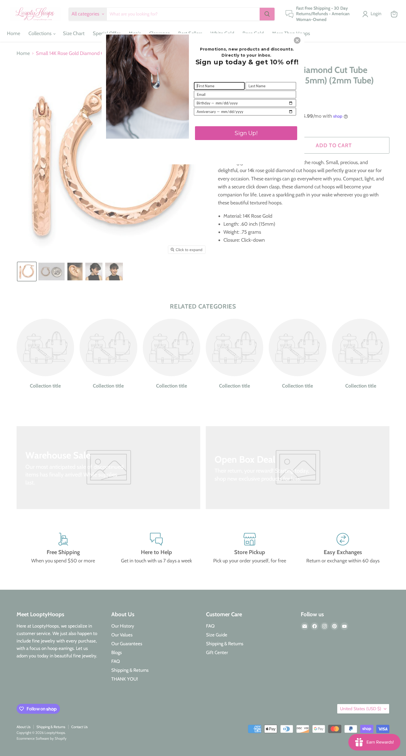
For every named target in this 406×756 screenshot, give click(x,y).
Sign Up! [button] (246, 133)
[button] (297, 40)
